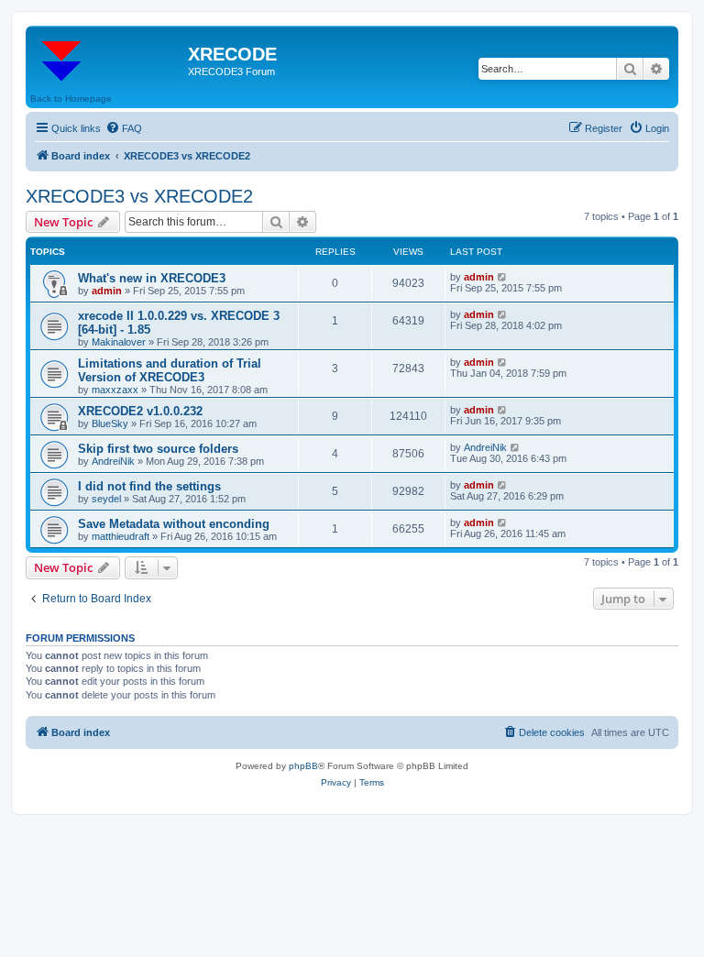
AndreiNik (113, 461)
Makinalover (119, 341)
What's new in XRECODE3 (152, 278)
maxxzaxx (115, 389)
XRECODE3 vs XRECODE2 (139, 196)
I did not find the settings (149, 486)
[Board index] (109, 59)
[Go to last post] (503, 276)
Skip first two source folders (158, 449)
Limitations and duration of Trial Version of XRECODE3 (169, 370)
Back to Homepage (71, 99)
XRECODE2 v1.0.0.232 (140, 411)
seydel (106, 498)
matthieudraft (120, 536)
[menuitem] (123, 128)
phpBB (303, 766)
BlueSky (110, 423)
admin (107, 290)
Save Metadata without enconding (174, 524)
